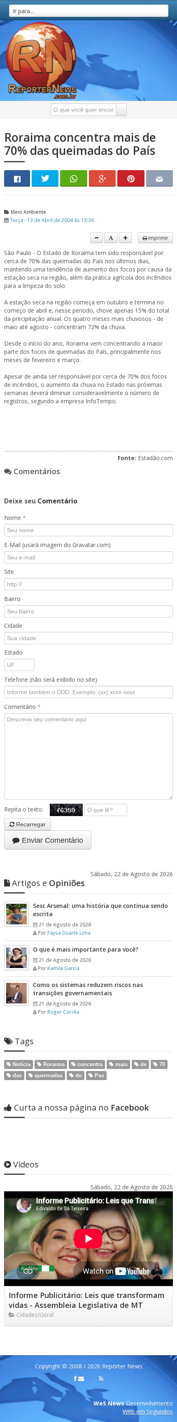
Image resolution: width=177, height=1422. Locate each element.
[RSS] (101, 1379)
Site (9, 571)
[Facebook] (75, 1379)
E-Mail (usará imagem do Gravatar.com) (57, 545)
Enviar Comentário (51, 840)
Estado (13, 652)
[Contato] (81, 1379)
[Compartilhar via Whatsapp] (73, 178)
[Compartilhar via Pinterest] (130, 178)
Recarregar (30, 824)
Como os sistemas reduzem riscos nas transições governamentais (88, 989)
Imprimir (157, 237)
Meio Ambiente (27, 211)
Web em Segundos (148, 1411)
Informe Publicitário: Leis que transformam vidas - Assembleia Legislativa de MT (87, 1300)
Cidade (13, 625)
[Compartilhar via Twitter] (45, 178)
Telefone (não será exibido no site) (50, 679)
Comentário (22, 707)
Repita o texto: (27, 809)
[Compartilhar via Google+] (102, 178)
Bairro (12, 599)
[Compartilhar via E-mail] (159, 178)
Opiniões (48, 883)
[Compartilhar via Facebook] (17, 178)
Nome (15, 518)
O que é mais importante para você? (85, 949)
